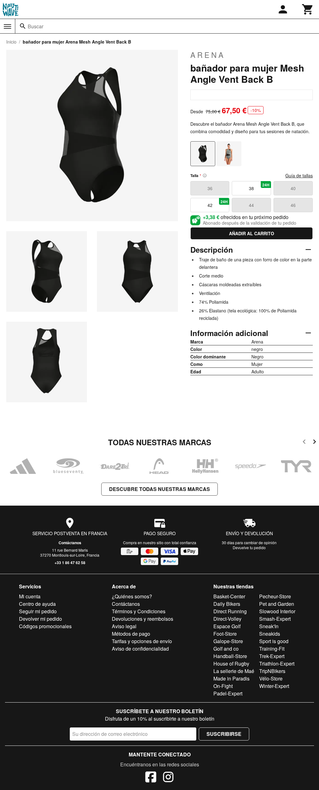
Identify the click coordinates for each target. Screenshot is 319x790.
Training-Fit (271, 648)
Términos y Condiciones (138, 611)
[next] (314, 442)
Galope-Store (228, 641)
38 (259, 186)
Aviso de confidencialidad (140, 648)
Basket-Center (229, 596)
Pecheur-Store (275, 596)
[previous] (304, 442)
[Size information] (204, 175)
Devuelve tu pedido (249, 547)
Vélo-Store (271, 678)
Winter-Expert (274, 685)
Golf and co (226, 648)
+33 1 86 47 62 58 (70, 562)
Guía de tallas (299, 175)
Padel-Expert (227, 693)
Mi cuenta (29, 596)
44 (251, 205)
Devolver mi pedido (40, 618)
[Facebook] (151, 778)
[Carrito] (308, 9)
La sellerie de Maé (233, 671)
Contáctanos (70, 542)
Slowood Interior (277, 611)
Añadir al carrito (251, 233)
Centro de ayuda (37, 603)
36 (209, 188)
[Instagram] (168, 778)
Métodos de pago (131, 633)
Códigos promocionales (45, 626)
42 (217, 203)
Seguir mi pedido (38, 611)
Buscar (35, 26)
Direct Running (230, 611)
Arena (207, 55)
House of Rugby (231, 663)
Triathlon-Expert (276, 663)
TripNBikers (272, 671)
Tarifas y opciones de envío (142, 641)
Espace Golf (226, 626)
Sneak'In (269, 626)
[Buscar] (22, 26)
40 (293, 188)
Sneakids (269, 633)
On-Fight (223, 685)
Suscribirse (224, 733)
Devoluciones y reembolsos (142, 618)
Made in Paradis (231, 678)
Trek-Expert (271, 656)
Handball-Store (230, 656)
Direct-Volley (227, 618)
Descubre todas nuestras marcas (159, 489)
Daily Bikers (226, 603)
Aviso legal (124, 626)
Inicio (11, 42)
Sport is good (273, 641)
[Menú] (7, 26)
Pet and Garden (276, 603)
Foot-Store (225, 633)
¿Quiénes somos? (132, 596)
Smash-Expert (275, 618)
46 (293, 205)
